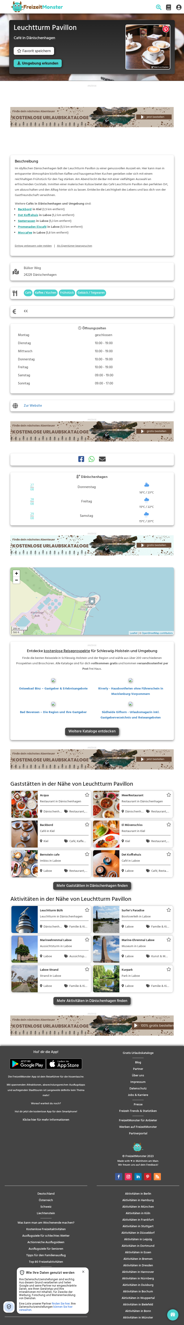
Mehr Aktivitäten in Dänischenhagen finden (92, 1001)
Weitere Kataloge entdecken (92, 731)
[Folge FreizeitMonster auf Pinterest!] (147, 1176)
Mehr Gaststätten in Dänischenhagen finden (92, 886)
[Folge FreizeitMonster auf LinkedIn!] (138, 1176)
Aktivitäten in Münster (138, 1317)
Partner (138, 1069)
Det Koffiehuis (28, 215)
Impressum (138, 1082)
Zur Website (33, 405)
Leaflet (133, 633)
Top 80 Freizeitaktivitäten (46, 1262)
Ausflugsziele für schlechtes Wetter (46, 1235)
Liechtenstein (46, 1213)
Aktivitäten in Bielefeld (138, 1304)
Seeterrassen (26, 221)
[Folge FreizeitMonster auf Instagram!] (128, 1176)
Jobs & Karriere (138, 1095)
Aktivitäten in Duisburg (138, 1285)
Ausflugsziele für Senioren (45, 1248)
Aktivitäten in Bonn (138, 1311)
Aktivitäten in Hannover (138, 1272)
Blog (138, 1062)
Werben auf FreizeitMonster (138, 1127)
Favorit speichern (36, 51)
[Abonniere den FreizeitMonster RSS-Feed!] (157, 1176)
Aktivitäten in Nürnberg (138, 1278)
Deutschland (46, 1193)
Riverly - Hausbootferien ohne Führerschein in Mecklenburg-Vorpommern (130, 691)
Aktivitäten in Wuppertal (138, 1298)
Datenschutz (138, 1088)
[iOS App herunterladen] (64, 1068)
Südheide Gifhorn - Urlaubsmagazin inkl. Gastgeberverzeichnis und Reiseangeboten (131, 715)
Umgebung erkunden (40, 63)
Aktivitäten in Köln (138, 1213)
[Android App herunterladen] (28, 1068)
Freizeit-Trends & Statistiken (138, 1111)
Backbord (25, 209)
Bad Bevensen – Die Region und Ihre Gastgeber (53, 712)
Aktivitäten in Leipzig (138, 1239)
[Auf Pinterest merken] (165, 29)
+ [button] (16, 573)
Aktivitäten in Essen (138, 1252)
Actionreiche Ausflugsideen (45, 1242)
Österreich (46, 1200)
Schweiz (45, 1206)
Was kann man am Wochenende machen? (46, 1222)
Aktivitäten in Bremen (138, 1259)
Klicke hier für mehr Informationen (46, 1119)
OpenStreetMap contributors (157, 633)
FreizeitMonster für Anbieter (138, 1120)
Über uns (138, 1075)
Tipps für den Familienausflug (46, 1255)
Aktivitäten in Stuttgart (138, 1226)
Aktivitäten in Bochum (138, 1291)
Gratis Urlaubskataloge (138, 1053)
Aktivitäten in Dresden (138, 1265)
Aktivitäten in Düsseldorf (138, 1233)
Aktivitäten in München (138, 1206)
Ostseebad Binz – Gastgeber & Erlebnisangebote (53, 688)
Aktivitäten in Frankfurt (138, 1219)
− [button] (16, 580)
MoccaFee (25, 232)
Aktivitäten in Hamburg (138, 1200)
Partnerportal (138, 1133)
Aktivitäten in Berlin (138, 1193)
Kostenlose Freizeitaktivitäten (46, 1229)
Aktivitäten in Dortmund (138, 1246)
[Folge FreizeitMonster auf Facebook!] (118, 1176)
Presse (138, 1104)
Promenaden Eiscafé (32, 227)
